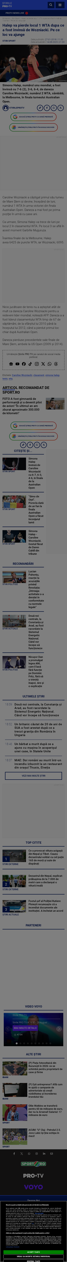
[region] (33, 1231)
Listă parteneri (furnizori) (12, 1247)
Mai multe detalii (39, 1213)
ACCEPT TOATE (33, 1252)
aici (33, 1223)
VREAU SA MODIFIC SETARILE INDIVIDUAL (33, 1257)
